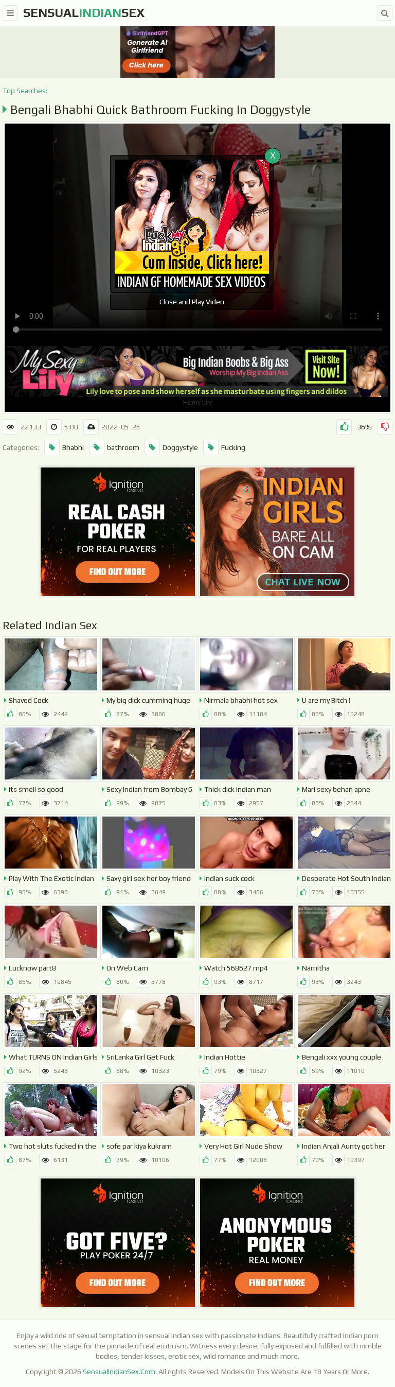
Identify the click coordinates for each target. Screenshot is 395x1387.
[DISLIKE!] (384, 427)
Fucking (233, 447)
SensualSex (84, 13)
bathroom (123, 447)
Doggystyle (180, 447)
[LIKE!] (344, 427)
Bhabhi (73, 447)
